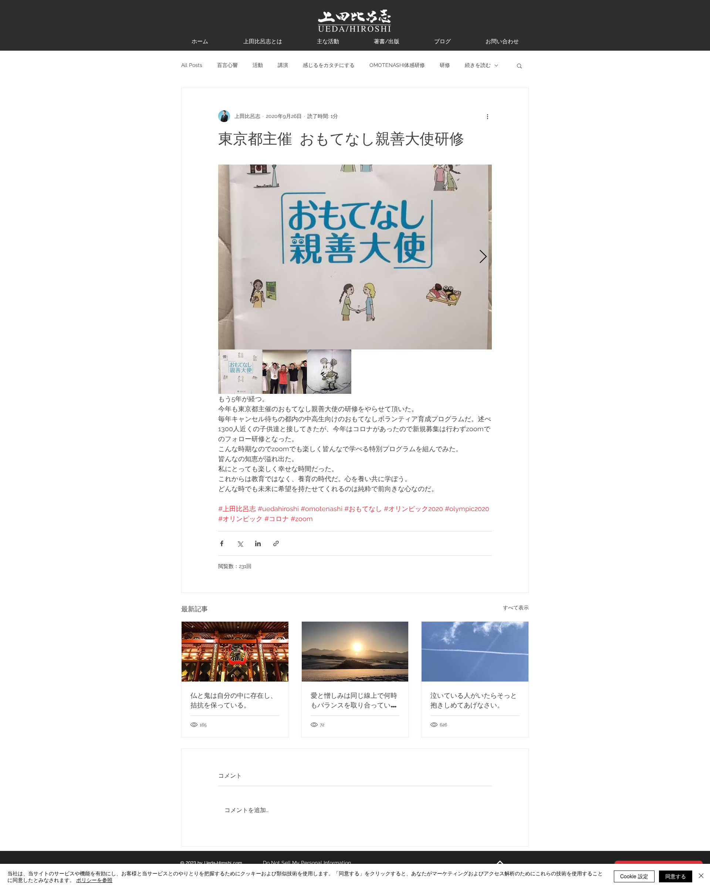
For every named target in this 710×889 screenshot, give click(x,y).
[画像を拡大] (355, 257)
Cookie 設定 (634, 876)
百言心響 (227, 65)
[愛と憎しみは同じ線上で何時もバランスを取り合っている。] (355, 652)
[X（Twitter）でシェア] (239, 543)
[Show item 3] (329, 371)
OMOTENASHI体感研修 (397, 65)
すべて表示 (516, 608)
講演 (283, 65)
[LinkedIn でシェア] (257, 543)
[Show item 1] (240, 371)
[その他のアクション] (487, 116)
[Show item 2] (285, 371)
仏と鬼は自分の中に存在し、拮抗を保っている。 (233, 699)
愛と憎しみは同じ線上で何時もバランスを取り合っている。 (354, 700)
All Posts (191, 65)
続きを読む (478, 65)
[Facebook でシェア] (221, 543)
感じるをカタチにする (329, 65)
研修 (445, 65)
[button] (519, 65)
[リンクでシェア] (276, 543)
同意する (675, 876)
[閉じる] (701, 876)
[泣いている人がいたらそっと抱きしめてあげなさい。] (475, 652)
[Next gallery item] (483, 257)
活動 (258, 65)
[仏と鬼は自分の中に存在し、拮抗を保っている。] (235, 652)
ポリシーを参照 (94, 879)
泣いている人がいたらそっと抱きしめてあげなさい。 (473, 699)
